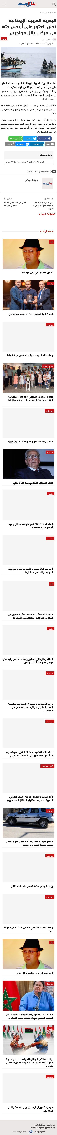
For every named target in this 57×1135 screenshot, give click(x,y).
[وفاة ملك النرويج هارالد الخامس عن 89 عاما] (28, 337)
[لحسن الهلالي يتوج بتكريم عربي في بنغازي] (28, 295)
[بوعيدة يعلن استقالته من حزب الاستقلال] (28, 867)
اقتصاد (50, 538)
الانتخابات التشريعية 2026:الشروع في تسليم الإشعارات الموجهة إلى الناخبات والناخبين (29, 753)
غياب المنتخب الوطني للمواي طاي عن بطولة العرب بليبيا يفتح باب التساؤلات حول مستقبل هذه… (29, 1062)
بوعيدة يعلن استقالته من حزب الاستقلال (32, 885)
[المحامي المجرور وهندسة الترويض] (28, 954)
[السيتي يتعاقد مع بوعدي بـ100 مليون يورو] (28, 423)
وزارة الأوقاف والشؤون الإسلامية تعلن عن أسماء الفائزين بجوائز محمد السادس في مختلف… (30, 707)
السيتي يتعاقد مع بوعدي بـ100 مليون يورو (30, 441)
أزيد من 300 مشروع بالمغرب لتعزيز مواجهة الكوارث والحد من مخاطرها (30, 570)
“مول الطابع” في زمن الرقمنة (37, 272)
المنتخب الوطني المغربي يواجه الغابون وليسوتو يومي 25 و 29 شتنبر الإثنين (28, 660)
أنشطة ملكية (47, 766)
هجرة (30, 171)
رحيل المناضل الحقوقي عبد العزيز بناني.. (32, 482)
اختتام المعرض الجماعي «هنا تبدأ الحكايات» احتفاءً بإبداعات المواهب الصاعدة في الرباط (30, 398)
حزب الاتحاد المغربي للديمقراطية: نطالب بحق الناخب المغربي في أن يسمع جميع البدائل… (29, 1016)
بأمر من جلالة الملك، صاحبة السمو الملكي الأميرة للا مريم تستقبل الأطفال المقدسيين (30, 798)
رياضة (50, 283)
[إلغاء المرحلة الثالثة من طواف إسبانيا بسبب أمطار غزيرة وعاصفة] (28, 505)
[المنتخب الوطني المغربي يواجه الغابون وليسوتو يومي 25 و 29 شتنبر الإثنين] (28, 640)
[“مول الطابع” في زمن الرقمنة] (28, 254)
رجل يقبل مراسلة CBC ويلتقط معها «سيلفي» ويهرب (43, 205)
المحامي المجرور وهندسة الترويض (35, 972)
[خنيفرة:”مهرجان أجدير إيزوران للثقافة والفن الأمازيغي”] (28, 1088)
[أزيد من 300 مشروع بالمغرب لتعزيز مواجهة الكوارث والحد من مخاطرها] (28, 550)
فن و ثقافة (48, 366)
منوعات (49, 411)
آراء (52, 242)
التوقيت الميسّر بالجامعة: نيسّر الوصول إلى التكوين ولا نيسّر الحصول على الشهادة (30, 616)
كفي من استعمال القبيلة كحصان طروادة (15, 203)
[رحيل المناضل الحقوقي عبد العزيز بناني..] (28, 464)
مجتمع (4, 38)
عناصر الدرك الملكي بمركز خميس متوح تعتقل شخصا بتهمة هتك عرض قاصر (29, 843)
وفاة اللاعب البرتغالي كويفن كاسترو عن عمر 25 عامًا (28, 929)
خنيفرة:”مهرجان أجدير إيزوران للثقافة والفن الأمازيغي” (30, 1108)
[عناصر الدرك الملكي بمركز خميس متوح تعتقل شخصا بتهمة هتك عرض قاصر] (28, 823)
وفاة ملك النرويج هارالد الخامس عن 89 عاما (30, 355)
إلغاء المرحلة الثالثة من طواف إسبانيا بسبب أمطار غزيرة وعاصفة (30, 525)
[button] (44, 138)
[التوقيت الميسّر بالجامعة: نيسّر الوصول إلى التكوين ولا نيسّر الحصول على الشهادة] (28, 596)
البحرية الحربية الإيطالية (42, 171)
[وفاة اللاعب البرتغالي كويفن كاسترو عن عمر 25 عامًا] (28, 909)
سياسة (50, 721)
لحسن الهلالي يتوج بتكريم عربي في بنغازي (31, 313)
